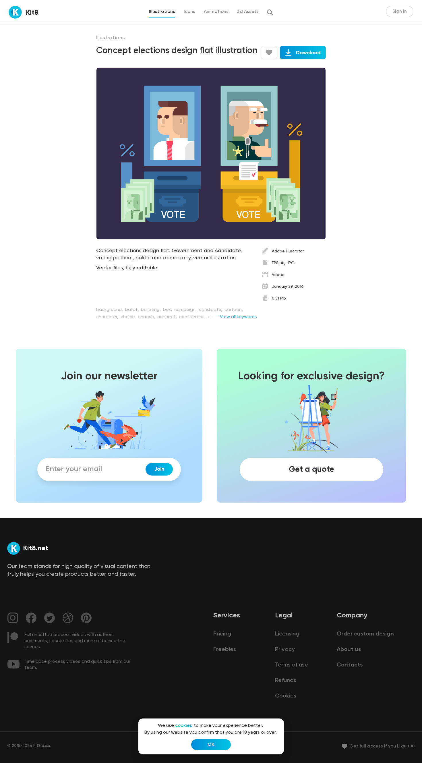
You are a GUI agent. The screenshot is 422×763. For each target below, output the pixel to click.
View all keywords (238, 317)
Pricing (222, 634)
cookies (183, 725)
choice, (129, 317)
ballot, (132, 310)
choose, (147, 317)
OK (211, 744)
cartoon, (233, 310)
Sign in (399, 11)
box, (168, 310)
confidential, (193, 317)
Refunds (285, 680)
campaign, (186, 310)
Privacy (285, 649)
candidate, (211, 310)
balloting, (151, 310)
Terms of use (291, 665)
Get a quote (311, 469)
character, (107, 317)
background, (110, 310)
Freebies (224, 649)
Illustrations (110, 37)
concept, (167, 317)
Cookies (285, 696)
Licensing (287, 634)
